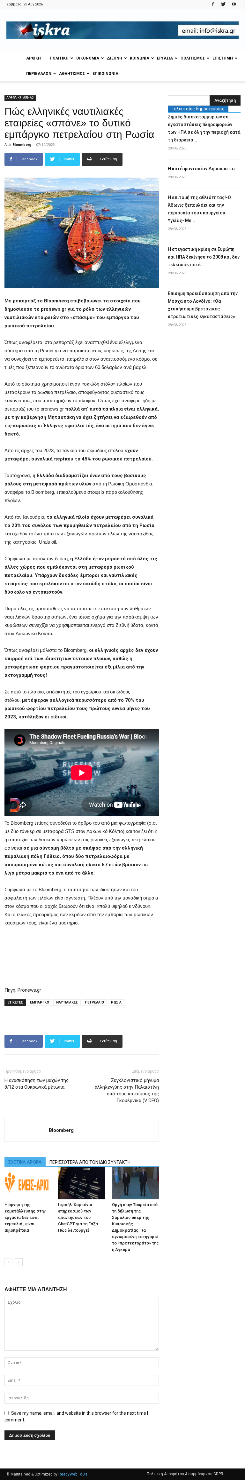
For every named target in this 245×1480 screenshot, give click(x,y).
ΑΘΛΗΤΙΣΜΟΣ (72, 73)
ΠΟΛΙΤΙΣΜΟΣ (193, 58)
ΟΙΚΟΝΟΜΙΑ (87, 58)
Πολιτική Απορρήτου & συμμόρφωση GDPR (185, 1474)
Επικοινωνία (105, 73)
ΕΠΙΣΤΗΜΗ (222, 58)
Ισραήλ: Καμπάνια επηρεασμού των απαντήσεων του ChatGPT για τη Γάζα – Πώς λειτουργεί (80, 1217)
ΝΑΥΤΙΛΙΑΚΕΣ (67, 1002)
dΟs (83, 1474)
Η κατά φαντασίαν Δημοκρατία (201, 168)
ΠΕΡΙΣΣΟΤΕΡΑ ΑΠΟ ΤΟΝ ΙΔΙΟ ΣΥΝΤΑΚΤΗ (89, 1162)
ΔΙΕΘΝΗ (114, 58)
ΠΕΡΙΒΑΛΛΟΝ (38, 73)
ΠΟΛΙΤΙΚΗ (59, 58)
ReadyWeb (67, 1474)
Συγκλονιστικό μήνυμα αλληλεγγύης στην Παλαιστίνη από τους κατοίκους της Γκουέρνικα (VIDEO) (127, 1090)
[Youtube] (234, 4)
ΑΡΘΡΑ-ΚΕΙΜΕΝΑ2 (20, 98)
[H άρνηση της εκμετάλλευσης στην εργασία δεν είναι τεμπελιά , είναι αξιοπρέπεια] (27, 1183)
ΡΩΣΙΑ (116, 1002)
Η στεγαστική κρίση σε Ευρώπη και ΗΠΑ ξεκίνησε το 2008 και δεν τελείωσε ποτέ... (204, 257)
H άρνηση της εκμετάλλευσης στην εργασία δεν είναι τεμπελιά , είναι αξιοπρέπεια (25, 1217)
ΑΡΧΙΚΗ (33, 58)
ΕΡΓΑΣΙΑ (165, 58)
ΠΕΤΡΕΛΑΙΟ (94, 1002)
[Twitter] (223, 4)
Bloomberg (21, 145)
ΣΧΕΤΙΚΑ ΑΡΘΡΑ (25, 1162)
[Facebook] (213, 4)
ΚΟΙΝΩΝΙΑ (139, 58)
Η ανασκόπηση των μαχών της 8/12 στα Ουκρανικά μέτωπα (36, 1083)
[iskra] (122, 30)
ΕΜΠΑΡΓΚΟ (39, 1002)
